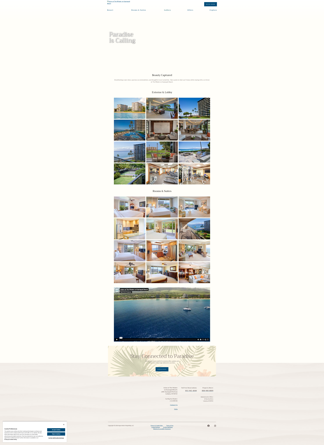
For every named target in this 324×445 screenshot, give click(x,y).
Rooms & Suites (138, 10)
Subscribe (162, 369)
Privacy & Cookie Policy (157, 425)
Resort (110, 10)
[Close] (64, 424)
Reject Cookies (56, 434)
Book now (210, 4)
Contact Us (174, 405)
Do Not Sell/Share (168, 427)
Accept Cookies (56, 430)
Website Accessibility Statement (162, 429)
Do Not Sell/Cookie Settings (56, 438)
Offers (190, 10)
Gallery (167, 10)
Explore (213, 10)
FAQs (176, 409)
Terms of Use (169, 425)
